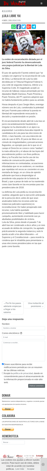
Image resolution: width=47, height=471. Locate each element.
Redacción (16, 20)
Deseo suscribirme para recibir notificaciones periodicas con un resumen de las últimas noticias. (23, 367)
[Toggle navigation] (41, 3)
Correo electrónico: (11, 333)
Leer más (19, 469)
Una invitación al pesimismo (36, 304)
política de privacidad (23, 373)
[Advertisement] (23, 273)
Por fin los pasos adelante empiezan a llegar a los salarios (12, 307)
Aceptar (30, 469)
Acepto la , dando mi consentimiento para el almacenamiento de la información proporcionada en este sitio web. (24, 378)
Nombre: (6, 324)
